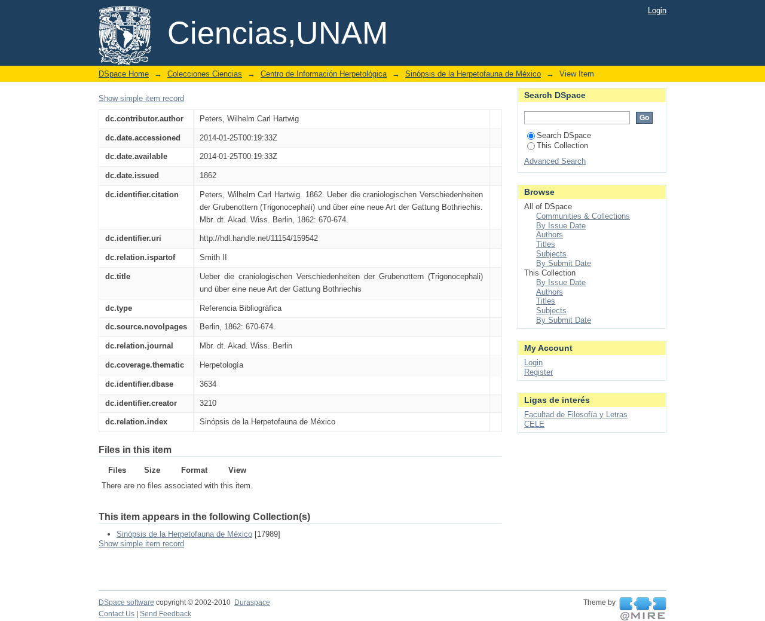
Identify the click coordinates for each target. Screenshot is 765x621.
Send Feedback (165, 614)
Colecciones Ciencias (204, 73)
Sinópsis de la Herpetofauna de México (473, 73)
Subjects (551, 253)
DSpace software (126, 602)
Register (538, 372)
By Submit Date (563, 263)
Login (657, 10)
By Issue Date (561, 225)
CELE (534, 424)
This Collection (562, 145)
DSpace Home (124, 73)
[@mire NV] (642, 609)
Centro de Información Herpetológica (324, 73)
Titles (545, 244)
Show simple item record (141, 98)
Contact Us (116, 614)
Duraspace (252, 602)
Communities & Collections (583, 216)
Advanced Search (555, 161)
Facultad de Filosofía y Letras (576, 414)
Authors (549, 234)
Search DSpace (564, 135)
